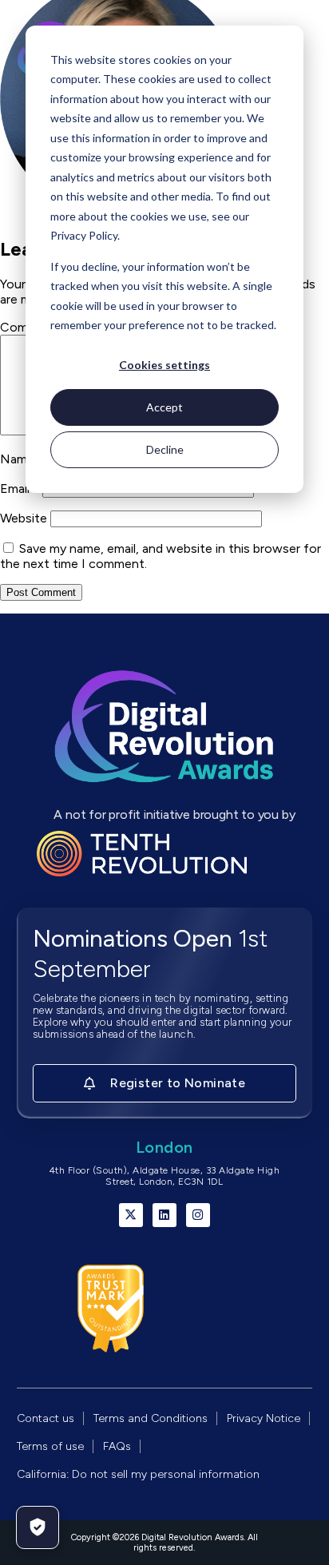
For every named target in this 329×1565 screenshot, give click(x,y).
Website (23, 518)
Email (19, 488)
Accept (164, 407)
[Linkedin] (164, 1215)
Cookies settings (164, 364)
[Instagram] (198, 1215)
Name (22, 459)
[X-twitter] (131, 1215)
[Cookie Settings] (37, 1527)
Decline (165, 449)
